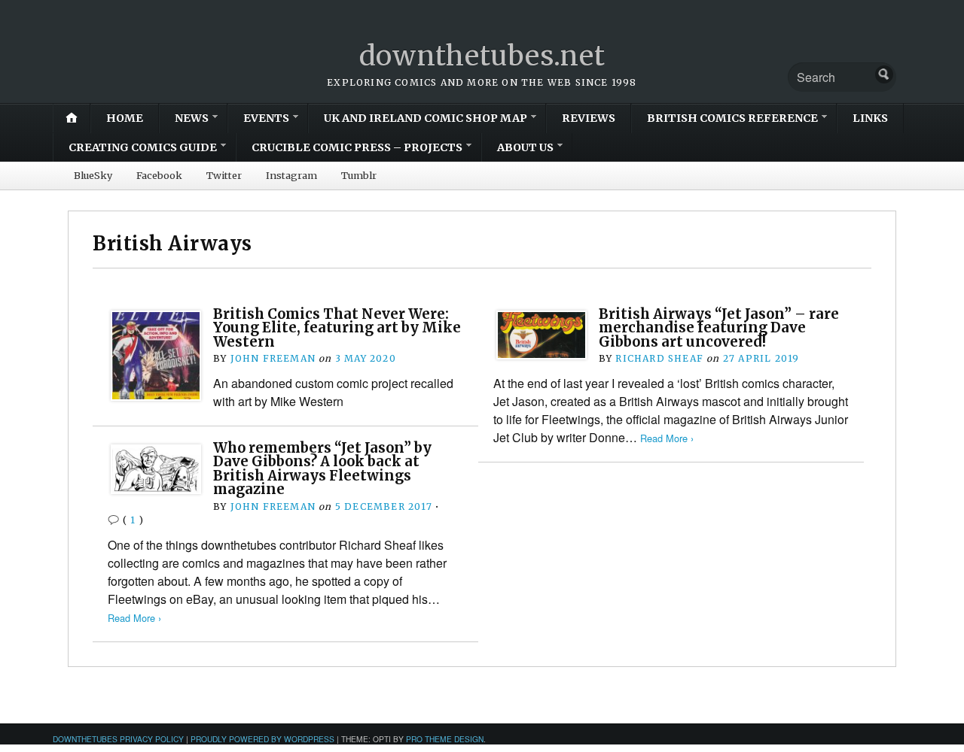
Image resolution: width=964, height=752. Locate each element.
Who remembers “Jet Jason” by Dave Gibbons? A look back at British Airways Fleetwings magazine (322, 468)
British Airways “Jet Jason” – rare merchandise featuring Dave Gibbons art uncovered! (719, 327)
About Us (525, 147)
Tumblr (359, 175)
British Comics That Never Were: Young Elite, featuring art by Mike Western (337, 327)
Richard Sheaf (659, 358)
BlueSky (93, 175)
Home (124, 118)
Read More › (667, 438)
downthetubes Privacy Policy (118, 738)
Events (266, 118)
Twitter (224, 175)
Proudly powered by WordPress (262, 738)
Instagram (291, 175)
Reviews (588, 118)
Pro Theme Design (445, 738)
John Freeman (273, 358)
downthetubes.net (482, 56)
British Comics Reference (732, 118)
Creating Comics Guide (143, 147)
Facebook (159, 175)
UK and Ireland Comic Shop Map (425, 118)
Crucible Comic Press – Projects (357, 147)
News (192, 118)
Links (870, 118)
